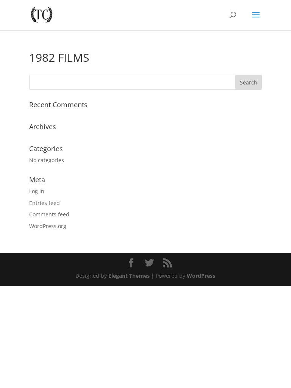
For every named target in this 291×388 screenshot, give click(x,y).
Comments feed (49, 214)
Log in (36, 191)
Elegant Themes (129, 275)
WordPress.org (47, 226)
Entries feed (44, 203)
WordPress (201, 275)
